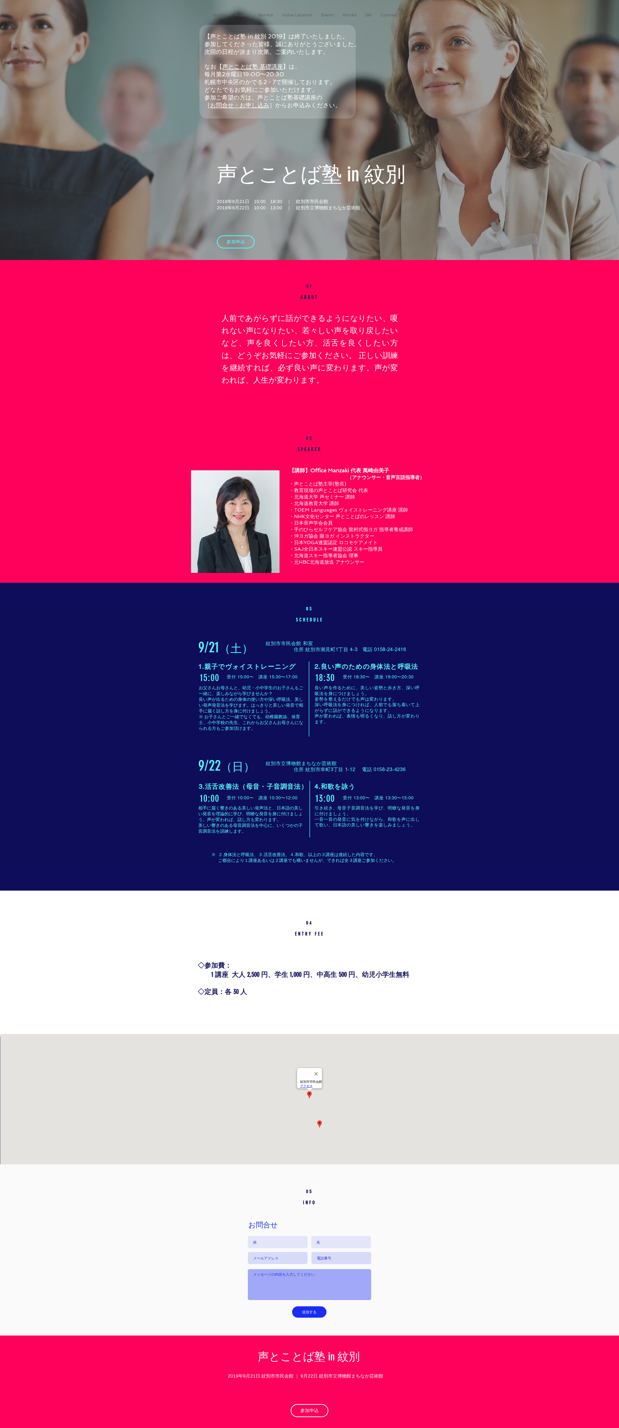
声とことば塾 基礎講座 (252, 66)
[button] (327, 14)
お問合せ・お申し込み (239, 105)
